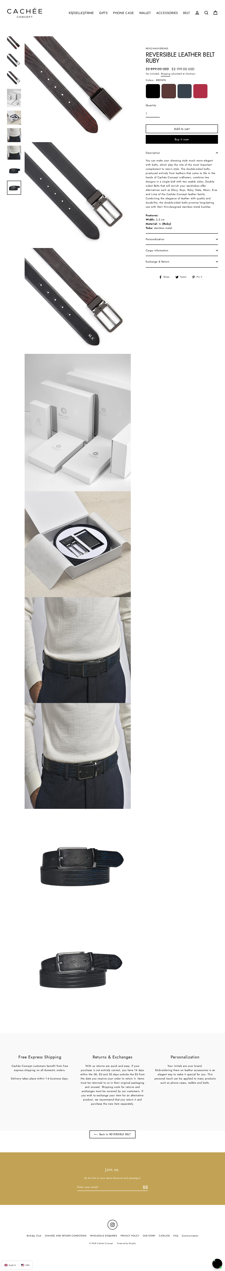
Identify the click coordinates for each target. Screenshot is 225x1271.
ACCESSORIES (167, 13)
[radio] (153, 91)
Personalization (155, 239)
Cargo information (157, 250)
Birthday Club (34, 1235)
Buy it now (182, 139)
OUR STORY (149, 1235)
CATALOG (164, 1235)
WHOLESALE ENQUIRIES (103, 1235)
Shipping (165, 73)
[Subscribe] (145, 1187)
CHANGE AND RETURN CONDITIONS (65, 1235)
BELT (186, 13)
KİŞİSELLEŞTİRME (81, 13)
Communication (190, 1235)
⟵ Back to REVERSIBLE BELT (112, 1134)
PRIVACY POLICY (130, 1235)
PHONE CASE (123, 13)
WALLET (145, 13)
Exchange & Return (157, 262)
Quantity (151, 105)
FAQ (175, 1235)
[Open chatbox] (217, 1264)
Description (153, 153)
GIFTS (103, 13)
